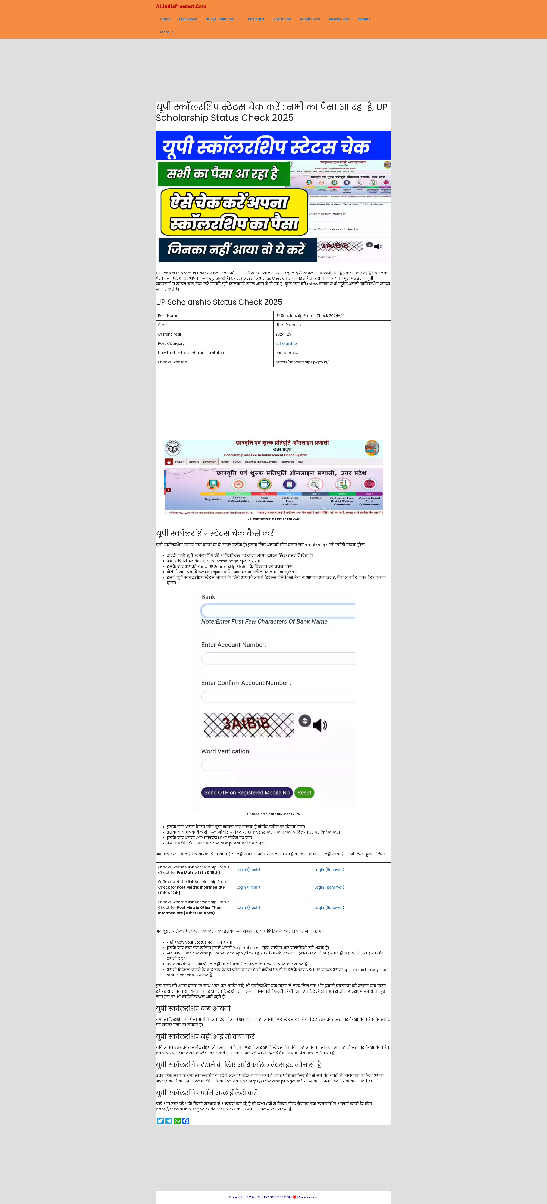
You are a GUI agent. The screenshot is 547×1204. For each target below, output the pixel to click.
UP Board (256, 19)
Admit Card (310, 19)
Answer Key (339, 19)
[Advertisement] (273, 70)
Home (165, 19)
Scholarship (286, 343)
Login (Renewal (329, 907)
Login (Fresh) (248, 869)
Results (364, 19)
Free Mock (188, 19)
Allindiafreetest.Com (181, 6)
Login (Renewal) (329, 869)
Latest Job (281, 19)
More (164, 32)
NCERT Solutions (220, 19)
